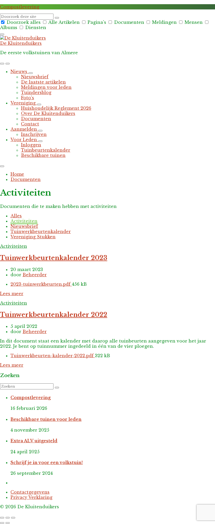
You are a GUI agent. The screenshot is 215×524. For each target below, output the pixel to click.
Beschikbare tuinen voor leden (46, 419)
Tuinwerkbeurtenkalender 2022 (53, 314)
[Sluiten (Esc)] (2, 518)
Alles (16, 215)
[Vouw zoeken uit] (2, 63)
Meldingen (164, 22)
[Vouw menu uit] (8, 63)
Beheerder (35, 274)
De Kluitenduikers (21, 43)
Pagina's (97, 22)
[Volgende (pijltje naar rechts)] (8, 523)
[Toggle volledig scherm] (8, 518)
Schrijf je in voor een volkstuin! (46, 462)
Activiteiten (23, 221)
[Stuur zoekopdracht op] (57, 18)
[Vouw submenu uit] (31, 73)
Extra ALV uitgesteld (33, 440)
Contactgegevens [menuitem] (30, 492)
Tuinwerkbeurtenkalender (40, 231)
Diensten (35, 27)
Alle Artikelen (64, 22)
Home (17, 174)
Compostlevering (19, 6)
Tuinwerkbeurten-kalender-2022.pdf (52, 355)
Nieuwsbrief (24, 226)
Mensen (193, 22)
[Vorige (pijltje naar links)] (2, 523)
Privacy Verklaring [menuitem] (31, 497)
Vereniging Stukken (33, 236)
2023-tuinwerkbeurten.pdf (41, 284)
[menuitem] (19, 71)
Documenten (129, 22)
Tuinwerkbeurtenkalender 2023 (53, 258)
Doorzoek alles (23, 22)
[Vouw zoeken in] (2, 34)
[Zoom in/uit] (13, 518)
